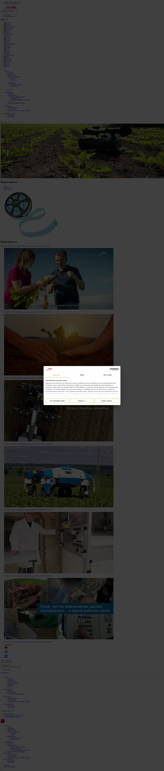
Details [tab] (82, 375)
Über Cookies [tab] (108, 375)
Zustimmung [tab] (56, 375)
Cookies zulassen (106, 401)
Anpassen (81, 401)
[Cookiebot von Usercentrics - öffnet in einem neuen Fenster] (111, 369)
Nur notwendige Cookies (57, 401)
